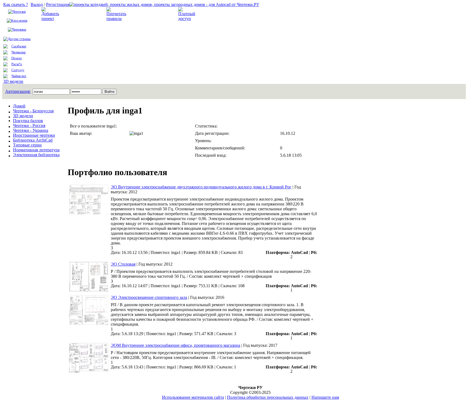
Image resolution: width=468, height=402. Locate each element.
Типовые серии (27, 145)
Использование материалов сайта (193, 397)
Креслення (19, 20)
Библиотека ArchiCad (33, 140)
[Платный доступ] (187, 18)
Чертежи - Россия (29, 125)
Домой (19, 106)
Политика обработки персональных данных (267, 397)
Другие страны (19, 39)
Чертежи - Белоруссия (33, 111)
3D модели (13, 81)
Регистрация (57, 4)
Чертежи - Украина (30, 130)
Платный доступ (215, 14)
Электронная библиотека (36, 154)
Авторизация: (18, 91)
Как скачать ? (15, 4)
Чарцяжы (19, 29)
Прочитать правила (147, 14)
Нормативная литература (36, 150)
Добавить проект (79, 14)
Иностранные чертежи (34, 135)
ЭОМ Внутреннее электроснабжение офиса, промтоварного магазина (175, 345)
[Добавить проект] (50, 18)
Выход (37, 4)
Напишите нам (325, 397)
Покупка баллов (28, 120)
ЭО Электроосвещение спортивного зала (149, 297)
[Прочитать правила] (116, 18)
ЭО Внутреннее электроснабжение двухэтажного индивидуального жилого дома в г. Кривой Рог (201, 187)
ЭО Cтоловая (123, 264)
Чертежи (19, 11)
